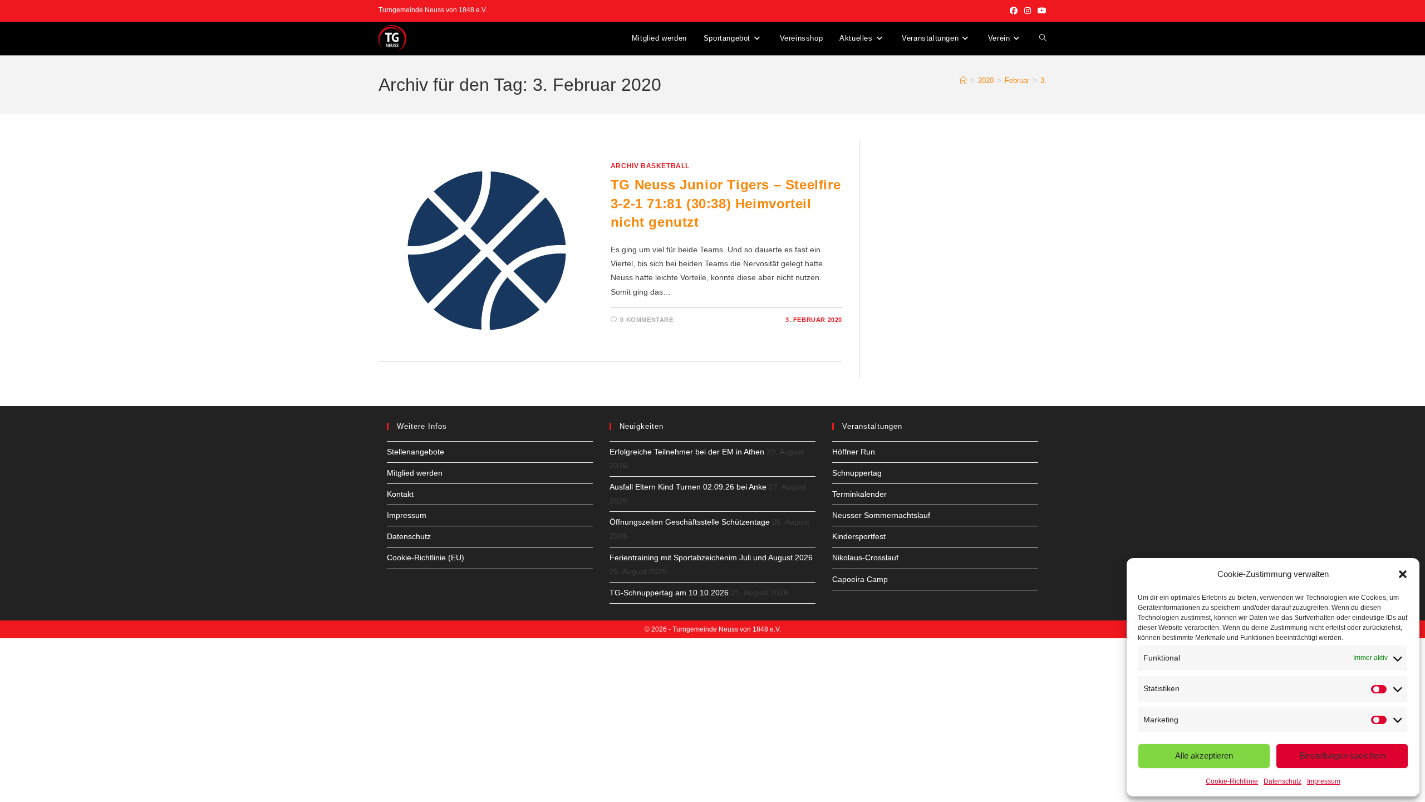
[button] (1402, 574)
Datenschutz (1282, 781)
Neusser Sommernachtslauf (881, 515)
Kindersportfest (859, 536)
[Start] (963, 80)
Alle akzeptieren (1204, 755)
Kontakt (400, 494)
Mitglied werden (415, 472)
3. (1043, 80)
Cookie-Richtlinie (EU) (425, 557)
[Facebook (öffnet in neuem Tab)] (1013, 10)
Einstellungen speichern (1342, 755)
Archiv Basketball (650, 166)
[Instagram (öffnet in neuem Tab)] (1027, 10)
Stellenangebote (415, 451)
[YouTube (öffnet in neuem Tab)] (1040, 10)
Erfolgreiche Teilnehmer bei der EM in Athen (687, 451)
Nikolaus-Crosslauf (865, 557)
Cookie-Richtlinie (1232, 781)
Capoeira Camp (860, 579)
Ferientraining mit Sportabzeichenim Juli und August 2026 (711, 557)
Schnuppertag (857, 472)
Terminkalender (859, 494)
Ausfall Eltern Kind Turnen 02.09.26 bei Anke (688, 486)
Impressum (1323, 781)
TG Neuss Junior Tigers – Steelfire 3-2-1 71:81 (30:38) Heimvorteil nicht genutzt (726, 203)
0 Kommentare (646, 319)
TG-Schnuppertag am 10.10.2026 (669, 592)
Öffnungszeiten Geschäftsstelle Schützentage (690, 521)
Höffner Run (853, 451)
